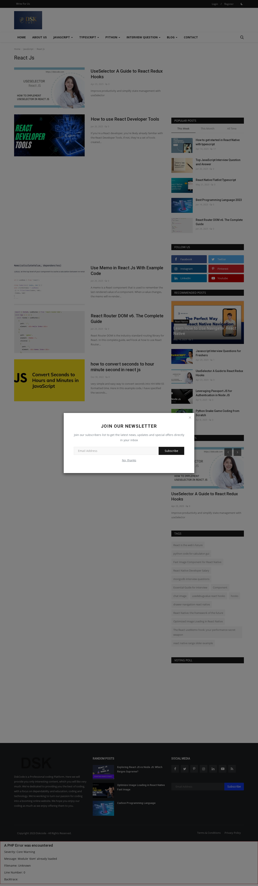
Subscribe (171, 451)
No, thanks (129, 460)
